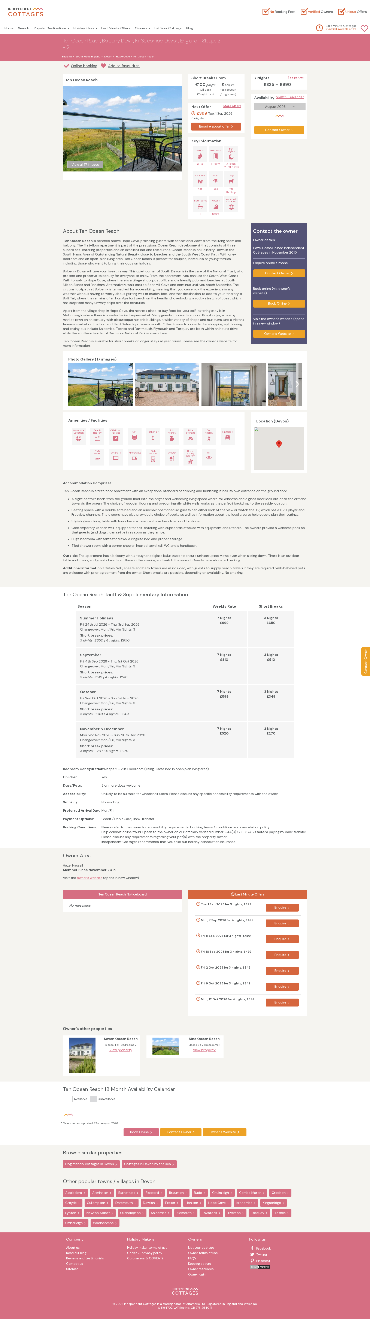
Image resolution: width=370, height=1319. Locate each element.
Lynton (70, 1213)
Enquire (280, 907)
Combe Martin (250, 1192)
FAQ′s (192, 1258)
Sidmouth (184, 1213)
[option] (101, 384)
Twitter (261, 1255)
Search (23, 28)
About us (73, 1248)
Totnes (280, 1213)
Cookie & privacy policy (144, 1253)
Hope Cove (217, 1202)
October (88, 691)
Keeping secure (199, 1264)
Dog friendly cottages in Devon (89, 1164)
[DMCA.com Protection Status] (260, 1268)
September (90, 655)
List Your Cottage (168, 28)
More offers (232, 106)
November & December (102, 729)
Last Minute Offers (115, 28)
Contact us (74, 1264)
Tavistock (209, 1213)
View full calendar (290, 97)
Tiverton (234, 1213)
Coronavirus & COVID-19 (145, 1258)
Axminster (100, 1192)
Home (8, 28)
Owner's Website (277, 333)
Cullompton (96, 1202)
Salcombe (158, 1213)
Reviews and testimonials (85, 1258)
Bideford (152, 1192)
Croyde (71, 1202)
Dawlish (149, 1202)
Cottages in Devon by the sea (147, 1164)
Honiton (192, 1202)
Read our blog (76, 1253)
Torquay (257, 1213)
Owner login (197, 1275)
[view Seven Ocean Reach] (82, 1074)
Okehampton (130, 1213)
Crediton (279, 1192)
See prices (296, 77)
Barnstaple (126, 1192)
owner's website (89, 878)
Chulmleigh (220, 1192)
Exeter (170, 1202)
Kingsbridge (272, 1202)
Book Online (277, 303)
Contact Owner (365, 661)
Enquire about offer (214, 126)
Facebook (263, 1248)
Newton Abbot (98, 1213)
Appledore (73, 1192)
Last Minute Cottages (341, 26)
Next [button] (297, 384)
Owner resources (201, 1269)
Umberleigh (74, 1223)
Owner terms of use (203, 1253)
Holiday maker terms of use (147, 1248)
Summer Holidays (96, 618)
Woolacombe (103, 1223)
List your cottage (201, 1248)
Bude (198, 1192)
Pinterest (263, 1261)
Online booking (84, 65)
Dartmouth (124, 1202)
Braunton (176, 1192)
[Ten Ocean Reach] (100, 384)
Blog (189, 28)
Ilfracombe (244, 1202)
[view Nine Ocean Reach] (165, 1056)
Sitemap (72, 1269)
